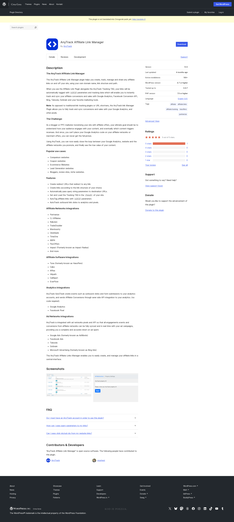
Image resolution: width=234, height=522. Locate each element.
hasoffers (183, 109)
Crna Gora (37, 509)
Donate (144, 494)
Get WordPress (222, 4)
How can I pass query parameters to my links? (67, 426)
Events (142, 490)
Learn (99, 486)
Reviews (64, 57)
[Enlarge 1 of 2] (88, 376)
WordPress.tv (103, 498)
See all (185, 165)
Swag (143, 498)
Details (52, 57)
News (12, 490)
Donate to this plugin (154, 210)
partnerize (183, 114)
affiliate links (182, 104)
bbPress (187, 494)
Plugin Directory (16, 12)
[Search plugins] (35, 27)
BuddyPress (189, 498)
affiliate (173, 104)
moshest (101, 460)
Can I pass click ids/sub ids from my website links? (69, 433)
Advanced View (152, 121)
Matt (186, 490)
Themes (56, 490)
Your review (150, 165)
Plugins (56, 494)
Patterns (56, 498)
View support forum (154, 186)
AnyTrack (67, 46)
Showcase (57, 486)
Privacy (13, 498)
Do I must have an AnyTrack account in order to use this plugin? (75, 418)
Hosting (13, 494)
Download (181, 44)
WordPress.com (190, 486)
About (12, 486)
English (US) (183, 99)
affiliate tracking (172, 109)
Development (80, 57)
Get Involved (145, 486)
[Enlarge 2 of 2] (135, 376)
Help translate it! (139, 19)
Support (184, 57)
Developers (101, 494)
